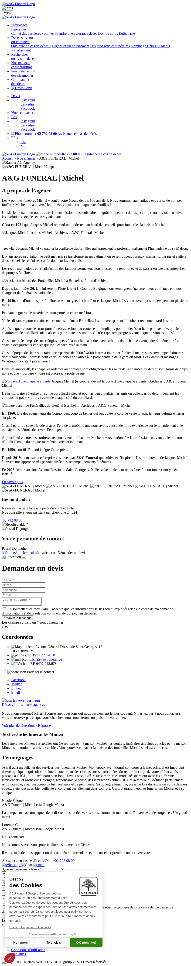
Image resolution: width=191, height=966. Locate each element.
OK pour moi (86, 942)
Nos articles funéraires (113, 46)
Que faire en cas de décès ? (31, 46)
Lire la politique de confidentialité (30, 927)
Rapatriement (21, 50)
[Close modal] (24, 558)
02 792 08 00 (12, 520)
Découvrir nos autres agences (23, 705)
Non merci (20, 942)
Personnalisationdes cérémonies (23, 73)
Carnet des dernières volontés (32, 33)
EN (23, 142)
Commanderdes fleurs (20, 82)
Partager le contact (40, 672)
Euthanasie (127, 33)
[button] (9, 958)
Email (15, 692)
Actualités (18, 954)
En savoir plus (12, 482)
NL (23, 146)
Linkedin (27, 104)
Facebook (27, 108)
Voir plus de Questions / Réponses (27, 725)
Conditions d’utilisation (28, 950)
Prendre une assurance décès (76, 33)
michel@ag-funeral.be (45, 659)
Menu (7, 12)
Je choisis (53, 942)
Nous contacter (22, 113)
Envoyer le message (17, 618)
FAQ (15, 117)
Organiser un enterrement (70, 46)
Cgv (5, 627)
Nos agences (26, 158)
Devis (28, 88)
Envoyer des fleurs (26, 700)
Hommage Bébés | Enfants (150, 46)
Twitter (16, 684)
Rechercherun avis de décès (23, 56)
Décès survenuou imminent (22, 40)
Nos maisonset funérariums (21, 65)
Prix (93, 46)
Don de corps (108, 33)
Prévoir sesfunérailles (19, 27)
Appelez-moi (24, 553)
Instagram (27, 100)
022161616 (47, 655)
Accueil (7, 158)
